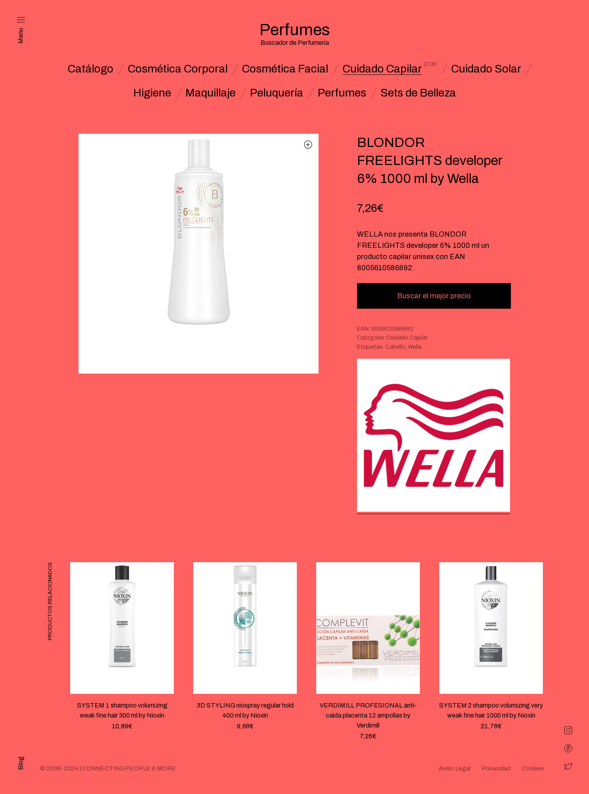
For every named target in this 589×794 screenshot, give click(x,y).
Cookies (533, 768)
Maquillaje (211, 93)
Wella (415, 347)
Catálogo (90, 69)
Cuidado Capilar (382, 69)
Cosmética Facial (285, 69)
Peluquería (276, 93)
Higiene (152, 93)
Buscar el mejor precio (434, 296)
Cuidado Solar (486, 69)
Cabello (395, 347)
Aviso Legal (454, 768)
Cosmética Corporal (178, 69)
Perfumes (342, 93)
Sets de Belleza (418, 93)
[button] (308, 144)
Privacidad (496, 768)
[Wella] (433, 436)
